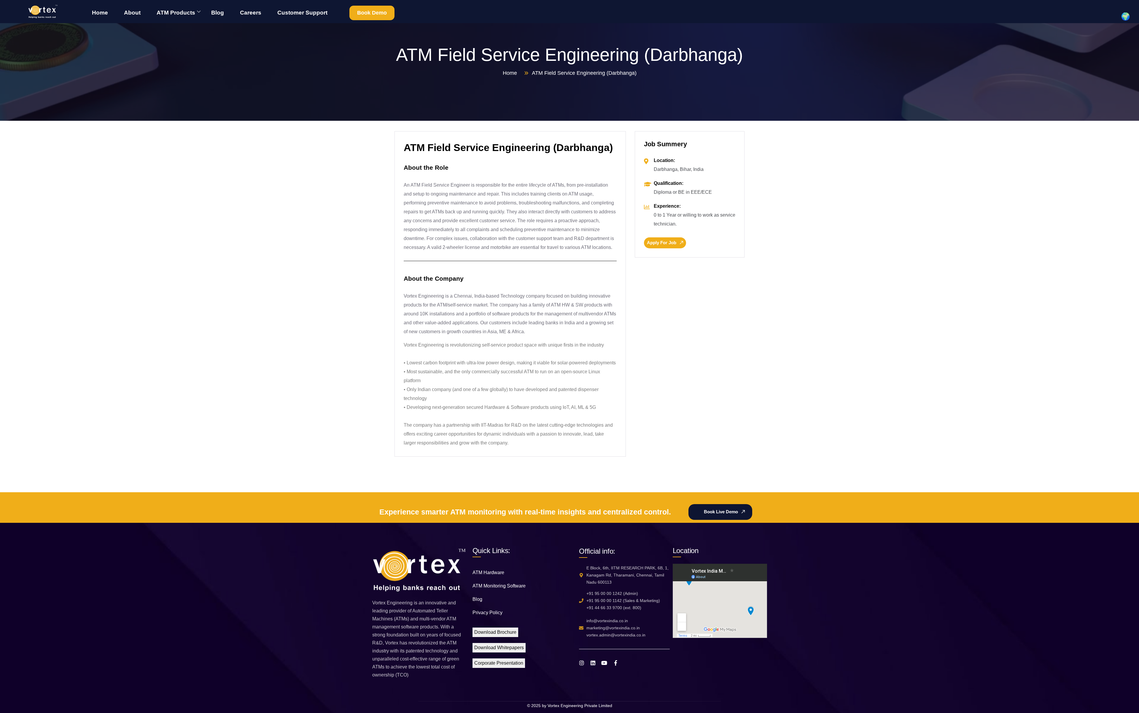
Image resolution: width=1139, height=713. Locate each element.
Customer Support (302, 12)
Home (100, 12)
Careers (250, 12)
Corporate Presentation (498, 663)
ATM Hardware (488, 572)
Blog (217, 12)
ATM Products (176, 12)
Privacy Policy (487, 612)
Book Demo (372, 13)
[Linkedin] (593, 663)
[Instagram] (581, 663)
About (132, 12)
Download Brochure (495, 632)
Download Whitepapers (499, 647)
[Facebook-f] (615, 663)
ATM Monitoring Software (499, 585)
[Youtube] (604, 663)
